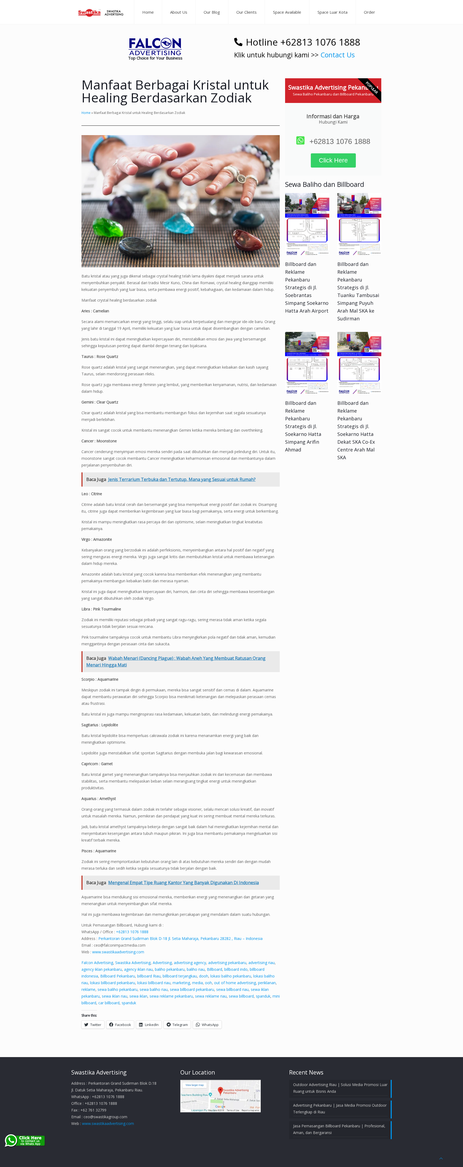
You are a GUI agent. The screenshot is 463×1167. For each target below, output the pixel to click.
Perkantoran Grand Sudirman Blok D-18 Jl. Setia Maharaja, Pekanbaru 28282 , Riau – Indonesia (180, 938)
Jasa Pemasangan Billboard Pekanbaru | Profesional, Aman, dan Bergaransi (339, 1129)
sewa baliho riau (154, 989)
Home (86, 112)
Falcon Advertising (97, 962)
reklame (88, 989)
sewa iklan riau (114, 996)
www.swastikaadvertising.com (118, 951)
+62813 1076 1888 (132, 931)
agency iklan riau (138, 969)
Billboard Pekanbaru (117, 976)
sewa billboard (241, 996)
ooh (208, 982)
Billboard (214, 969)
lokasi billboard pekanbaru (112, 982)
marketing (181, 982)
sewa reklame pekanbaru (171, 996)
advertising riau (261, 962)
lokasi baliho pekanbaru (230, 976)
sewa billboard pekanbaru (192, 989)
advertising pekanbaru (227, 962)
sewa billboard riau (232, 989)
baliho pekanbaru (170, 969)
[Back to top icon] (441, 1158)
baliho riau (196, 969)
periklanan (267, 982)
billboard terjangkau (180, 976)
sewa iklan (138, 996)
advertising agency (190, 962)
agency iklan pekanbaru (101, 969)
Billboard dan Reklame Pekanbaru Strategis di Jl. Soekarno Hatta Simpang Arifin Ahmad (303, 426)
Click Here (333, 160)
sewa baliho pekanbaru (117, 989)
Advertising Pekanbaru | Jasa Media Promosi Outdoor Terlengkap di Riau (340, 1108)
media (197, 982)
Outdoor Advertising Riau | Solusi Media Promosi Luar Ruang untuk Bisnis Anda (340, 1088)
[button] (155, 46)
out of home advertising (235, 982)
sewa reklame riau (211, 996)
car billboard (109, 1002)
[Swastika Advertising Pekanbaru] (101, 12)
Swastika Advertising (133, 962)
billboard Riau (148, 976)
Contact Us (337, 54)
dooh (203, 976)
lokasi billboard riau (153, 982)
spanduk (263, 996)
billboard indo (236, 969)
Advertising (162, 962)
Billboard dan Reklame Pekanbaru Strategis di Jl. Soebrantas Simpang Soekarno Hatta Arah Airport (306, 287)
